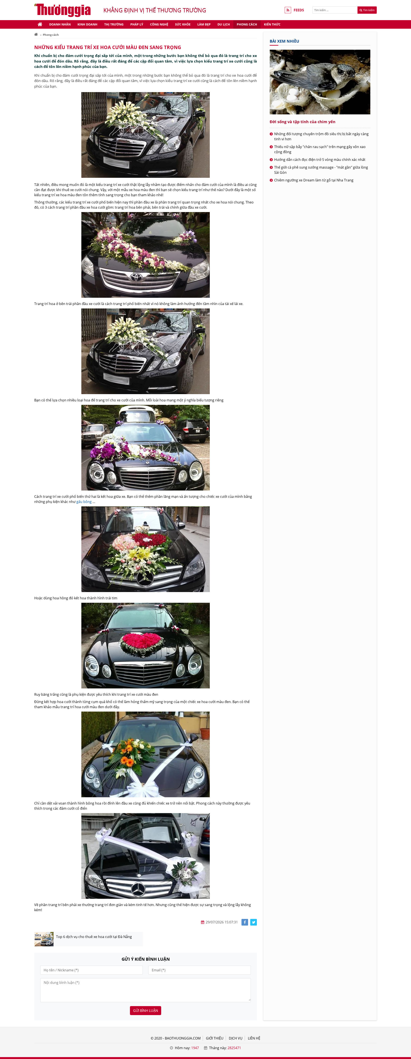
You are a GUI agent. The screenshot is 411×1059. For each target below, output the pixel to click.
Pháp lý (136, 24)
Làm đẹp (204, 24)
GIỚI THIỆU (214, 1038)
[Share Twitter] (253, 922)
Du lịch (223, 24)
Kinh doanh (87, 24)
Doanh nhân (60, 24)
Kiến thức (272, 24)
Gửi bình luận (145, 1010)
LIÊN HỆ (254, 1038)
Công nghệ (159, 24)
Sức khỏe (183, 24)
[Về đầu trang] (405, 424)
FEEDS (299, 10)
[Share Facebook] (244, 922)
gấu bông (84, 501)
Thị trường (114, 24)
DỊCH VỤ (236, 1038)
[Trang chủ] (40, 24)
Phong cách (247, 24)
